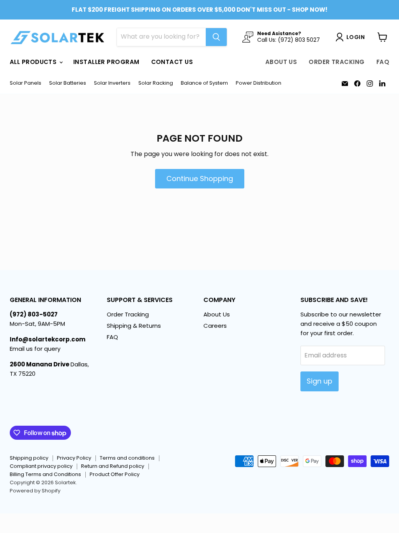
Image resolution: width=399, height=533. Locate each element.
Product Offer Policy (114, 474)
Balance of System (204, 83)
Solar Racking (155, 83)
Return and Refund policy (112, 466)
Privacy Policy (74, 458)
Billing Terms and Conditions (45, 474)
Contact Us (172, 62)
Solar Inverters (112, 83)
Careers (215, 326)
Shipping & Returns (134, 326)
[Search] (216, 37)
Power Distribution (258, 83)
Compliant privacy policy (41, 466)
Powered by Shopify (35, 490)
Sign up (319, 381)
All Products (34, 62)
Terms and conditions (127, 458)
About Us (281, 62)
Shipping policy (29, 458)
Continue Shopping (199, 178)
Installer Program (106, 62)
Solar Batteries (67, 83)
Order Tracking (336, 62)
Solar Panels (25, 83)
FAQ (382, 62)
